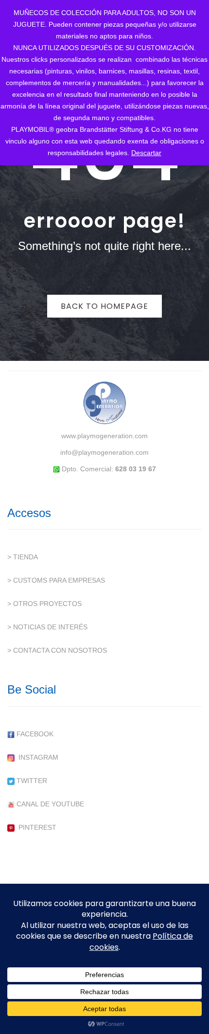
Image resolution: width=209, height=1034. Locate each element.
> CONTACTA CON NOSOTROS (57, 650)
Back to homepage (104, 306)
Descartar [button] (146, 153)
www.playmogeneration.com (104, 436)
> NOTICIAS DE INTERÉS (47, 627)
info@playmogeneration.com (104, 452)
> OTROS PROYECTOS (44, 603)
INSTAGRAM (36, 757)
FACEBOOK (34, 734)
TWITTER (31, 780)
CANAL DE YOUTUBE (49, 804)
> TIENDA (22, 557)
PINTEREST (35, 827)
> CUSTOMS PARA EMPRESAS (56, 580)
